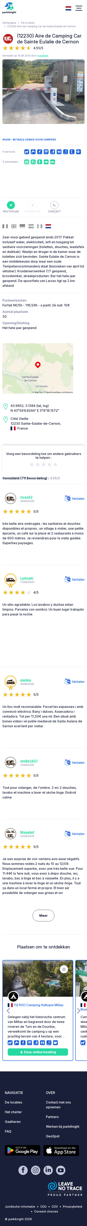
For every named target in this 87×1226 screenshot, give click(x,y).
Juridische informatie (20, 1206)
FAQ (8, 1131)
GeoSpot (52, 1136)
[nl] (68, 8)
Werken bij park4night (62, 1126)
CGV (55, 1206)
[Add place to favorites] (64, 969)
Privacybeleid (72, 1206)
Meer (43, 916)
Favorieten (32, 211)
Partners (52, 1117)
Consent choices (46, 1211)
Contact (54, 211)
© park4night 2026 (18, 1219)
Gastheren (13, 1122)
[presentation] (8, 91)
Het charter (13, 1112)
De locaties (28, 22)
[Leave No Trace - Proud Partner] (65, 1188)
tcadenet (43, 55)
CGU (43, 1206)
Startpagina (9, 22)
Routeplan (11, 211)
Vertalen (78, 499)
